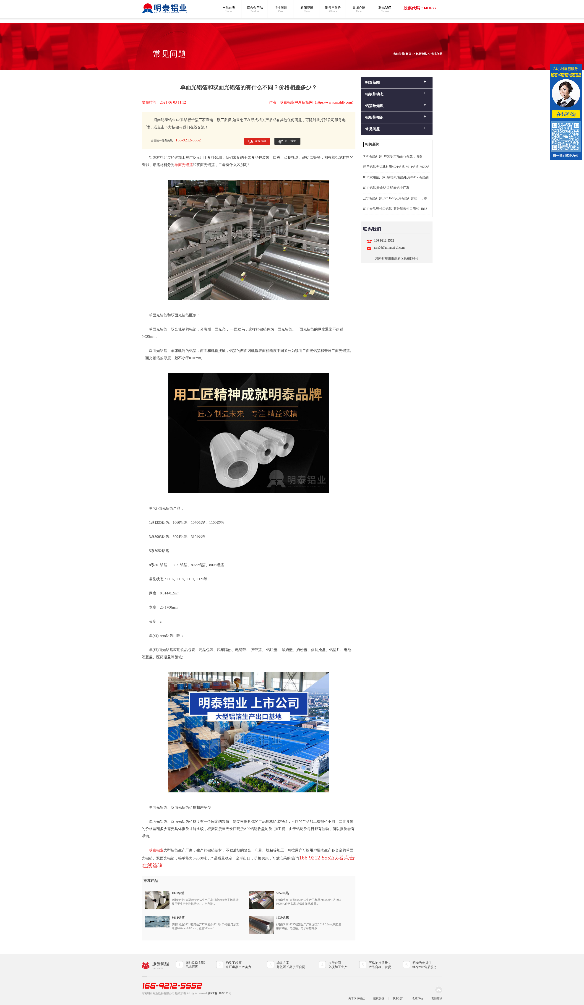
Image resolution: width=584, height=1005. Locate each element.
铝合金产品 (255, 9)
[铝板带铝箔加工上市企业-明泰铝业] (164, 8)
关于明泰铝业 (356, 998)
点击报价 (290, 141)
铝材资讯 (421, 53)
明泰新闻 (372, 82)
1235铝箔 (282, 917)
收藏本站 (417, 998)
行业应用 (280, 9)
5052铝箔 (282, 893)
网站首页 (228, 9)
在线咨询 (260, 141)
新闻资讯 (306, 9)
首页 (408, 53)
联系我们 (384, 9)
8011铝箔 (178, 917)
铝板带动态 (374, 94)
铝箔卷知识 (374, 106)
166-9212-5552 (384, 240)
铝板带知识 (374, 117)
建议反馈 (378, 998)
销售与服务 (333, 9)
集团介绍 (358, 9)
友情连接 (436, 998)
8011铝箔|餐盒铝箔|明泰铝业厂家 (386, 188)
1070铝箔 (178, 893)
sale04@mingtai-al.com (389, 247)
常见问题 (436, 53)
